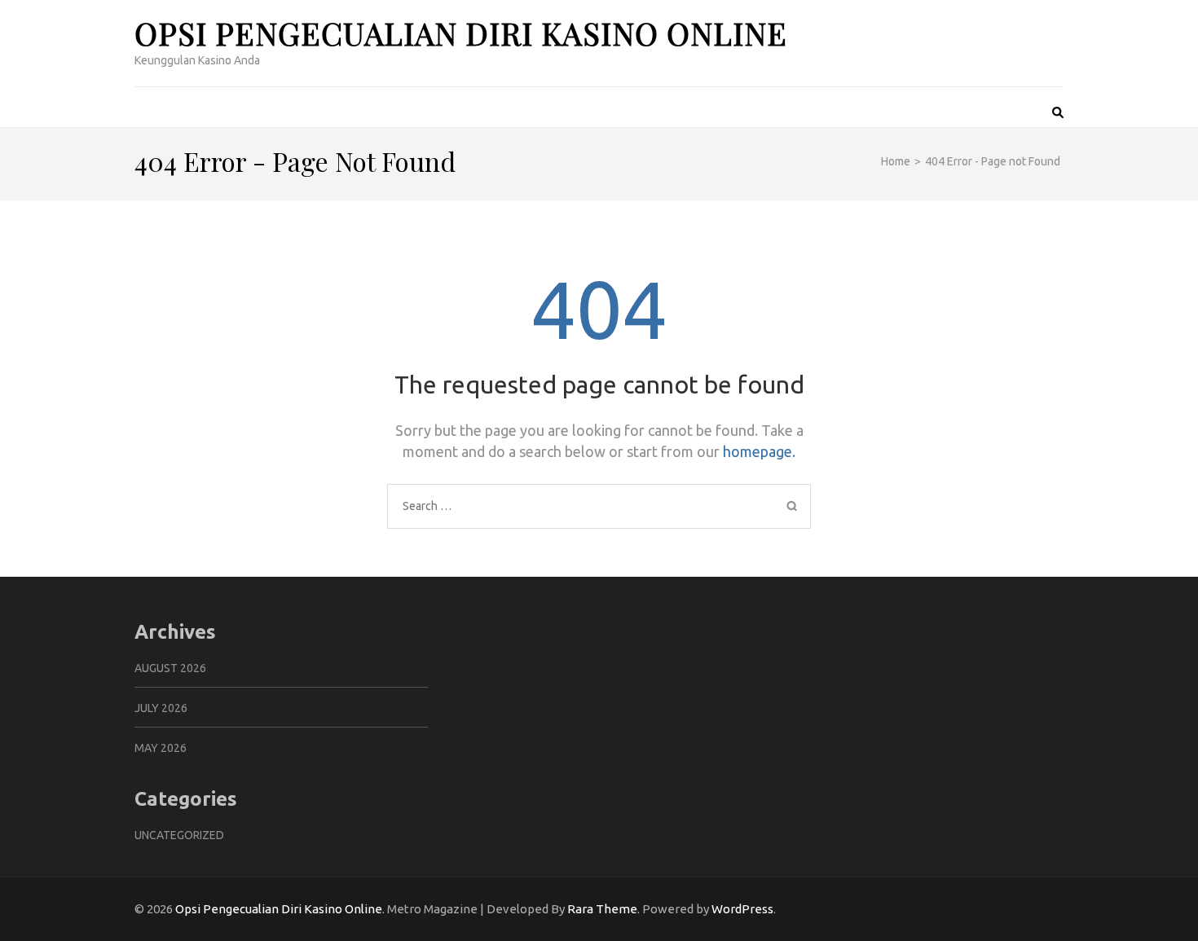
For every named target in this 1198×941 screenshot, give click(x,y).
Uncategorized (179, 835)
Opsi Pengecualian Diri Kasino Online (460, 33)
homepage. (759, 451)
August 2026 (170, 668)
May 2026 (160, 747)
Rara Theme (602, 909)
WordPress (742, 909)
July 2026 (160, 708)
